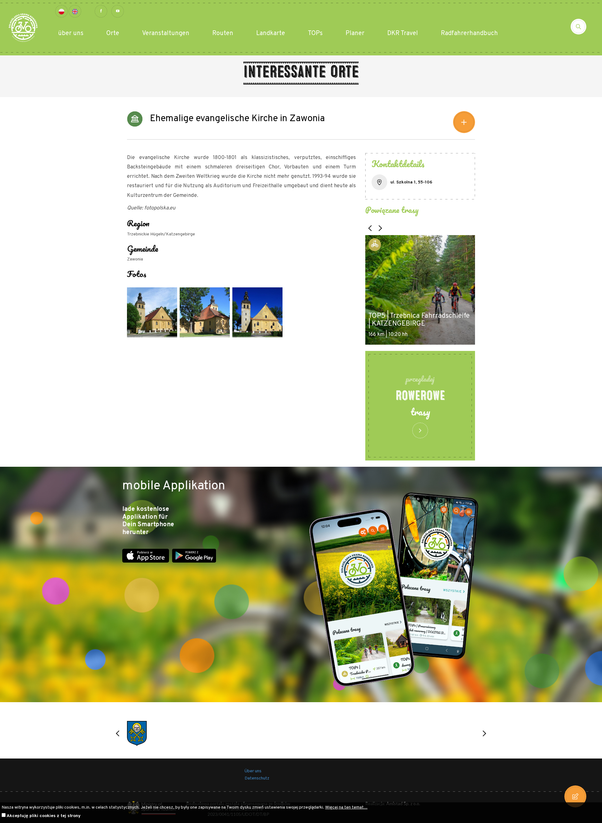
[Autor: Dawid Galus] (205, 312)
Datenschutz (257, 778)
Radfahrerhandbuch (469, 33)
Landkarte (270, 33)
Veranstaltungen (165, 33)
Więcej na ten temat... (346, 807)
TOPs (315, 33)
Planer (355, 33)
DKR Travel (402, 33)
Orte (112, 33)
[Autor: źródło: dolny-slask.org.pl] (152, 312)
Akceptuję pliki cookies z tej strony (44, 816)
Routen (222, 33)
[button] (370, 228)
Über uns (253, 771)
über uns (70, 33)
